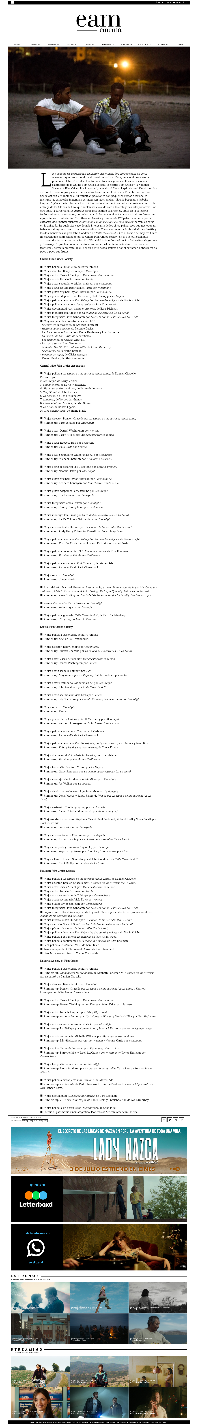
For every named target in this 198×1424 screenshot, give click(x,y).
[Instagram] (175, 1119)
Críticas (34, 45)
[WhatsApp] (181, 1119)
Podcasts (70, 45)
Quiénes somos (61, 1422)
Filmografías (143, 45)
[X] (169, 1119)
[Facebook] (163, 1119)
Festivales (52, 45)
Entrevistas (106, 45)
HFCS (30, 1121)
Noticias (181, 45)
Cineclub (161, 45)
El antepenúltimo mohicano (50, 8)
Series (88, 45)
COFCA (24, 1121)
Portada (17, 45)
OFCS (40, 1121)
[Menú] (12, 2)
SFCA (45, 1121)
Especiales (125, 45)
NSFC (35, 1121)
